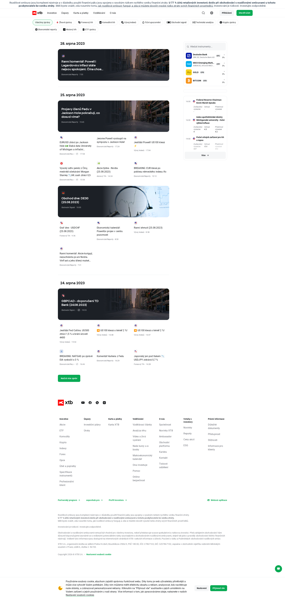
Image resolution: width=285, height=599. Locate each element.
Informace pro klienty (215, 447)
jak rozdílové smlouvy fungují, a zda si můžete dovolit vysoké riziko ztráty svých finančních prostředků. (155, 5)
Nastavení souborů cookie (98, 554)
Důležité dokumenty (214, 426)
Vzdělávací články (142, 424)
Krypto (63, 442)
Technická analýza (204, 22)
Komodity (65, 436)
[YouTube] (83, 403)
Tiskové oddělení (163, 465)
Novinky (187, 427)
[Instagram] (104, 403)
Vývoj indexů (130, 22)
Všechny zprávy (42, 22)
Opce (62, 460)
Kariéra (163, 451)
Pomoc (136, 470)
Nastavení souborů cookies (80, 594)
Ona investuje (140, 464)
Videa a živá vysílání (139, 438)
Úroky (87, 430)
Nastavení (202, 588)
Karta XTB (113, 424)
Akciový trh (71, 29)
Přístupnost (214, 434)
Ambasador (165, 436)
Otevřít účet (244, 12)
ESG (185, 445)
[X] (97, 403)
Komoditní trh (108, 22)
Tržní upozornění (152, 22)
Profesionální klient (67, 483)
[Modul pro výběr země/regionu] (212, 13)
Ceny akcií (188, 439)
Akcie (62, 424)
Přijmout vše (219, 588)
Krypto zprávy (229, 22)
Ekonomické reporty (47, 29)
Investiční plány (92, 424)
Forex (62, 454)
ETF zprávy (90, 29)
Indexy (63, 448)
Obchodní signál (178, 22)
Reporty (187, 433)
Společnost (165, 424)
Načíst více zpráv (69, 378)
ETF (62, 430)
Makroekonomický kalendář (142, 457)
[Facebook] (90, 403)
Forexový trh (87, 22)
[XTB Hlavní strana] (37, 13)
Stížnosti (212, 439)
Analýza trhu (139, 430)
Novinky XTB (166, 430)
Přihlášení (227, 12)
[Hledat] (203, 13)
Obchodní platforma (164, 444)
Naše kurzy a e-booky (141, 447)
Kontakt (163, 457)
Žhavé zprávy (65, 22)
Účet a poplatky (68, 466)
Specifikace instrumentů (66, 473)
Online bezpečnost (139, 478)
